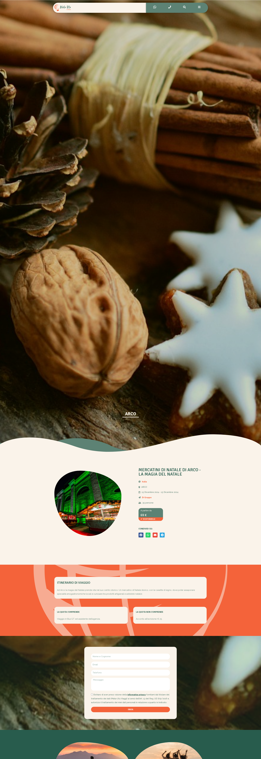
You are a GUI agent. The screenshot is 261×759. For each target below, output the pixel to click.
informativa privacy (137, 694)
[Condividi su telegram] (162, 535)
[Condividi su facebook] (141, 535)
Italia (144, 481)
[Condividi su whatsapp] (148, 535)
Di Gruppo (147, 497)
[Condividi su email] (155, 535)
